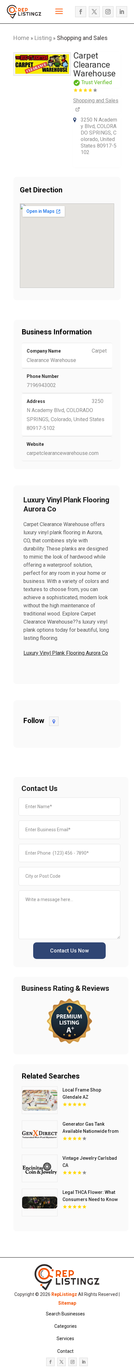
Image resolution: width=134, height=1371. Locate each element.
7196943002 (41, 385)
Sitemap (67, 1303)
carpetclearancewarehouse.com (63, 453)
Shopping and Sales (82, 37)
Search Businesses (65, 1313)
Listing (43, 37)
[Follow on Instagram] (108, 11)
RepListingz (64, 1294)
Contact (65, 1351)
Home (21, 37)
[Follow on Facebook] (80, 11)
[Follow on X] (94, 11)
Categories (65, 1326)
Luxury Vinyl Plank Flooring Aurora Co (65, 653)
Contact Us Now (69, 951)
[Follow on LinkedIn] (121, 11)
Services (65, 1338)
